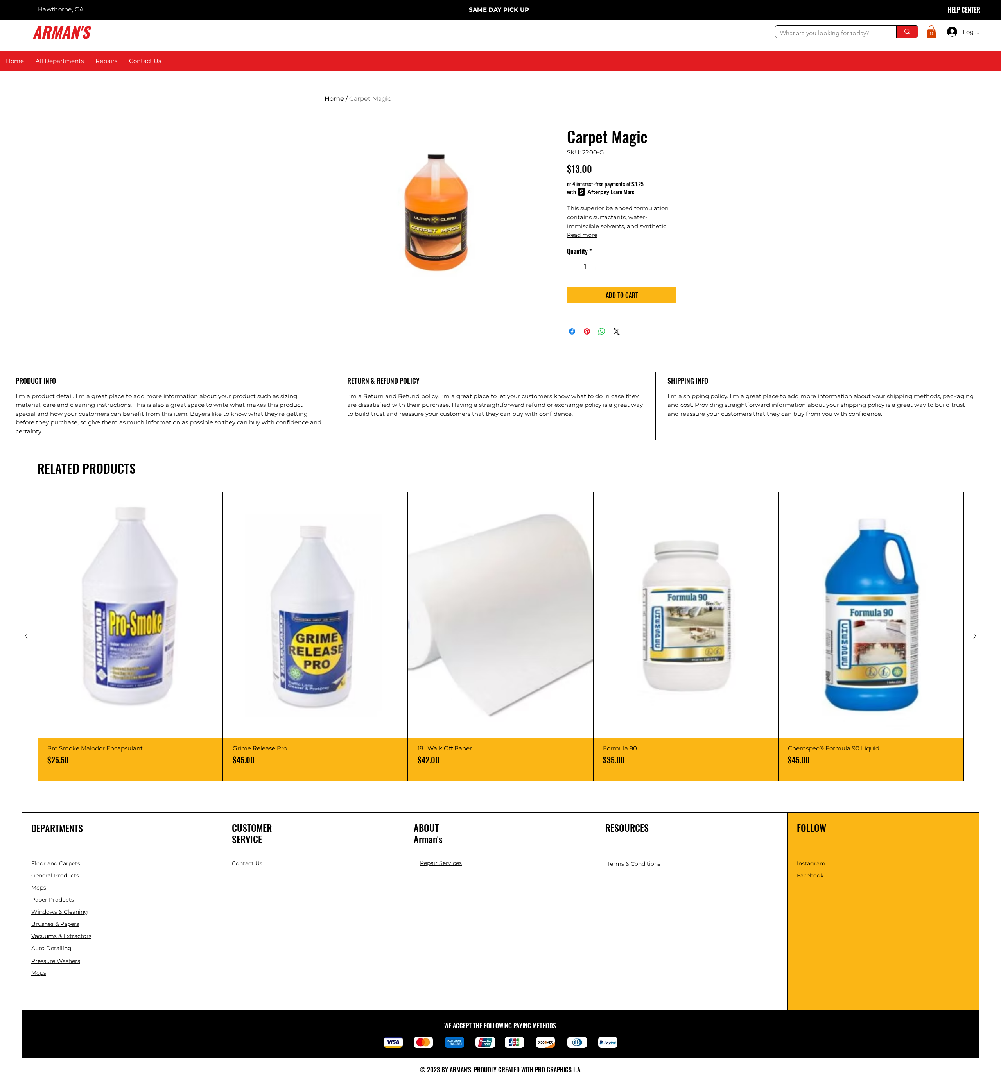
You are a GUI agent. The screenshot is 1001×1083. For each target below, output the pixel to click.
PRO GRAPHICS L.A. (558, 1069)
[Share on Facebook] (572, 331)
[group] (500, 636)
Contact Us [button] (247, 863)
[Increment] (596, 266)
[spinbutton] (585, 266)
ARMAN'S (61, 31)
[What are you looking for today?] (907, 32)
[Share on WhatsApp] (601, 331)
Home (334, 98)
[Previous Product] (26, 636)
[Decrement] (573, 266)
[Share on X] (616, 331)
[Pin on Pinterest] (587, 331)
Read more (582, 234)
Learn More (622, 192)
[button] (931, 31)
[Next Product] (974, 636)
